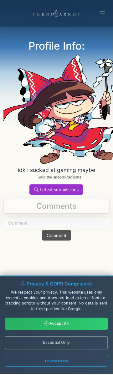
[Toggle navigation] (102, 13)
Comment (56, 235)
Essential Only (56, 342)
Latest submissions (59, 189)
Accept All (59, 323)
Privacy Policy (56, 361)
